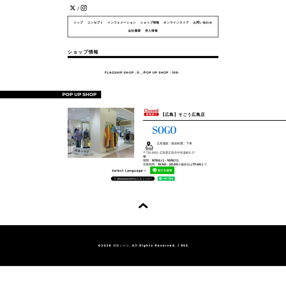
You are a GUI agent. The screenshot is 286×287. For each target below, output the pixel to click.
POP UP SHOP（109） (162, 72)
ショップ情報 (149, 22)
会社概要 (134, 30)
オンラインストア (176, 22)
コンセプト (95, 22)
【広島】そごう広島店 (183, 114)
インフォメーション (121, 22)
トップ (78, 22)
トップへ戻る (143, 205)
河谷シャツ (121, 245)
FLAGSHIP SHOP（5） (123, 72)
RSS (184, 245)
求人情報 (151, 30)
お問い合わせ (202, 22)
